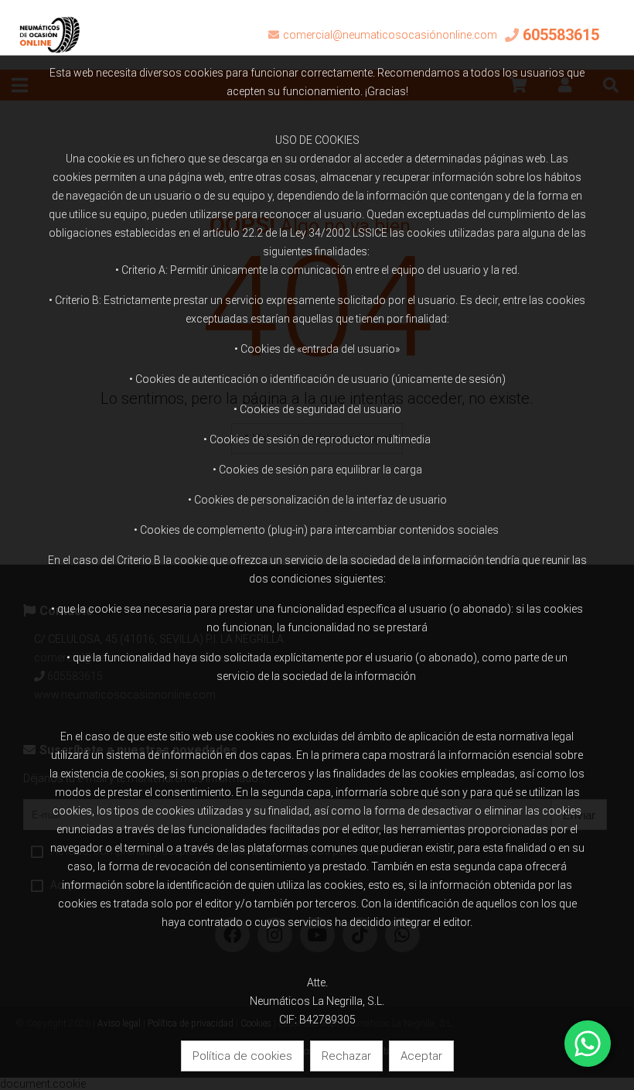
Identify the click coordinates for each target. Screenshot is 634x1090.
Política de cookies (242, 1056)
